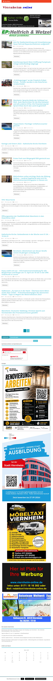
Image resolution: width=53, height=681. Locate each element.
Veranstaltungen (14, 337)
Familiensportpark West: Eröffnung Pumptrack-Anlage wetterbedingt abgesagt (32, 63)
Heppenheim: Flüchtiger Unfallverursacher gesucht (30, 125)
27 (5, 660)
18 (40, 657)
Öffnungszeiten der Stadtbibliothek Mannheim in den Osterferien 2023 (23, 217)
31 (33, 660)
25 (40, 658)
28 (12, 660)
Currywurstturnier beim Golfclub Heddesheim (12, 635)
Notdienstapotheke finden (8, 349)
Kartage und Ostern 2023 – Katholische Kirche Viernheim (24, 143)
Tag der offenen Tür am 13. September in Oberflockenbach (15, 633)
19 (47, 657)
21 (12, 658)
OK (22, 678)
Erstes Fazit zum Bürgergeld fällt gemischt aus (31, 158)
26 (47, 658)
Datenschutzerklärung (40, 678)
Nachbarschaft (28, 108)
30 (26, 660)
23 (26, 658)
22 (19, 658)
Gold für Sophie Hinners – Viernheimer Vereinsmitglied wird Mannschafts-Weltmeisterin (22, 637)
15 (19, 657)
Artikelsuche (5, 337)
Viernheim (28, 66)
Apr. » (41, 662)
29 (19, 660)
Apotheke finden (17, 349)
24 (33, 658)
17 (33, 657)
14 (12, 657)
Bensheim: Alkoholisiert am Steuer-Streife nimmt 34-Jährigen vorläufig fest (30, 252)
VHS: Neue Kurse (8, 200)
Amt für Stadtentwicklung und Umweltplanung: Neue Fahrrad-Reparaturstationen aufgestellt (32, 43)
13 (5, 657)
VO (14, 46)
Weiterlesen (16, 56)
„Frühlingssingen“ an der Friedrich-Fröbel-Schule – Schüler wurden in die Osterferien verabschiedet (30, 82)
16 (26, 657)
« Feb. (12, 662)
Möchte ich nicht (29, 678)
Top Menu (7, 1)
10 (33, 655)
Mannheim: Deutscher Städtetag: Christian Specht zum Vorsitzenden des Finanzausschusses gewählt (23, 312)
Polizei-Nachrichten (29, 127)
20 (5, 658)
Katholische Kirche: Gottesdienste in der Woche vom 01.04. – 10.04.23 (26, 235)
